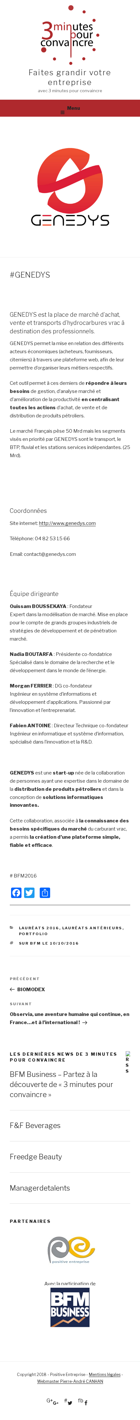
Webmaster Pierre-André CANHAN (70, 1381)
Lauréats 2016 (39, 928)
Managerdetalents (40, 1188)
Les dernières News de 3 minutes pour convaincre (63, 1057)
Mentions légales (104, 1374)
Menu (73, 108)
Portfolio (34, 934)
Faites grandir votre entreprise (70, 77)
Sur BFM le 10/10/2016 (49, 943)
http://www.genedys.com (67, 523)
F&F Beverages (35, 1125)
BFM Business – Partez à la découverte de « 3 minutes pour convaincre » (61, 1084)
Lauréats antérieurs (92, 928)
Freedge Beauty (36, 1156)
